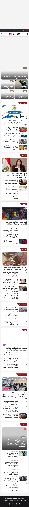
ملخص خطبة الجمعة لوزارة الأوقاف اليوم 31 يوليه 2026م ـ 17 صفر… (10, 141)
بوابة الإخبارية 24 (8, 498)
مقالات (25, 68)
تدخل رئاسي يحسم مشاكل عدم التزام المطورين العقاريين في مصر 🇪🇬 (10, 480)
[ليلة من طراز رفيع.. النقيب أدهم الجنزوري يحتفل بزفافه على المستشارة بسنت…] (14, 72)
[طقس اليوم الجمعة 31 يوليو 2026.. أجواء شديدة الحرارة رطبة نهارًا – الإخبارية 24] (23, 147)
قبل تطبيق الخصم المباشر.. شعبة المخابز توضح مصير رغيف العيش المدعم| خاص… (11, 181)
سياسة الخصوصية (12, 500)
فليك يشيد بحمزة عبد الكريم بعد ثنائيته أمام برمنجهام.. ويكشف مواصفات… (16, 224)
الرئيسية (24, 500)
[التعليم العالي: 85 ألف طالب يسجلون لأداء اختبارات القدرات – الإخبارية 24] (26, 401)
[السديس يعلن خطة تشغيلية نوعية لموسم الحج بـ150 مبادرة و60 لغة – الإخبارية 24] (26, 321)
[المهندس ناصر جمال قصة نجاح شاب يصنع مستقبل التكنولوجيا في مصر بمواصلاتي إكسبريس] (26, 460)
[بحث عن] (1, 34)
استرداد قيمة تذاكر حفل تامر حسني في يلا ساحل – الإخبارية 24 (10, 354)
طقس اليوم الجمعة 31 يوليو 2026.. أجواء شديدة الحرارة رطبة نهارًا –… (11, 147)
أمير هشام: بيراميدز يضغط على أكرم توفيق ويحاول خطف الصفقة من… (10, 236)
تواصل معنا (19, 500)
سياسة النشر (5, 500)
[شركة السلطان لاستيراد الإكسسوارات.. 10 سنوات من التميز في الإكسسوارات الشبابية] (21, 84)
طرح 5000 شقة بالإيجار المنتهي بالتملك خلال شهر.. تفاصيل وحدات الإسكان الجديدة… (16, 175)
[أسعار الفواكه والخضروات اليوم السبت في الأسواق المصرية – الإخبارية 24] (23, 129)
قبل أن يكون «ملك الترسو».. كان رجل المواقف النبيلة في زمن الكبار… (11, 360)
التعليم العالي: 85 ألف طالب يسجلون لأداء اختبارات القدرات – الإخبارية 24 (10, 402)
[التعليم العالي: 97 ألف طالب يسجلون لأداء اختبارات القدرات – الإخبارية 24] (23, 135)
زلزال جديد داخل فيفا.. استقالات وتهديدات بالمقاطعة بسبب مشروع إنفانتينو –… (10, 230)
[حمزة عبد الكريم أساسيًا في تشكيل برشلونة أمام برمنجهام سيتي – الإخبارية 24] (23, 241)
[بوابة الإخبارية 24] (14, 34)
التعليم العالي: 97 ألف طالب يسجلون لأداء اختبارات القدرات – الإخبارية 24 (10, 135)
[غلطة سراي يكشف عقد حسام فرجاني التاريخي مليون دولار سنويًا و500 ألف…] (21, 94)
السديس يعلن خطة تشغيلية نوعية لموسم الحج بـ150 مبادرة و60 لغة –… (11, 322)
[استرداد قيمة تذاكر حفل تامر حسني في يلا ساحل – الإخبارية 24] (26, 352)
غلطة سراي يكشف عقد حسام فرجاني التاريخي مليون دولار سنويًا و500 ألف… (10, 472)
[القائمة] (27, 34)
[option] (14, 82)
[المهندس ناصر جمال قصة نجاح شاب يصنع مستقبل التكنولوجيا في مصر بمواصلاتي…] (7, 84)
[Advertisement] (14, 14)
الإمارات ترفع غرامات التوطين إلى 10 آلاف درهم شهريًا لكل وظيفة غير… (10, 309)
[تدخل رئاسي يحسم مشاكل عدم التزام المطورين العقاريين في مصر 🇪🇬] (7, 94)
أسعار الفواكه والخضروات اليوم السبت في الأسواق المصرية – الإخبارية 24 (11, 129)
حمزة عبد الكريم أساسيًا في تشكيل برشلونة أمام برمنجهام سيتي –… (10, 241)
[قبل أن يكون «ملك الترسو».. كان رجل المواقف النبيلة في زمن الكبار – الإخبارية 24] (26, 358)
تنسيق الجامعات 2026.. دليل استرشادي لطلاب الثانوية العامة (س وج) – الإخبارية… (15, 122)
